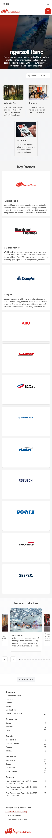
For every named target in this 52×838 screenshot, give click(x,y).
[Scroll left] (4, 659)
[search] (48, 4)
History (9, 703)
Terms (8, 706)
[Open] (48, 11)
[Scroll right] (13, 659)
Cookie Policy (11, 710)
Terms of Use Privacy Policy (16, 811)
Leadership (10, 699)
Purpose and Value (13, 696)
